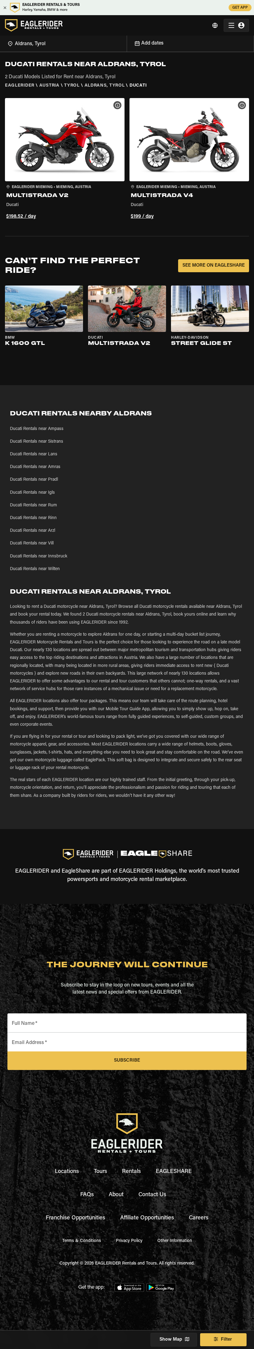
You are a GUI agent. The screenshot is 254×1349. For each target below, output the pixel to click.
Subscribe (127, 1060)
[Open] (126, 42)
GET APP (240, 8)
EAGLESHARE (174, 1172)
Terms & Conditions (81, 1241)
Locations (67, 1172)
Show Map (171, 1339)
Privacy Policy (129, 1241)
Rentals (131, 1172)
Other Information (174, 1241)
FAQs (87, 1195)
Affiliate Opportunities (147, 1218)
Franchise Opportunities (75, 1218)
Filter (226, 1339)
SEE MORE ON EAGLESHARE (213, 265)
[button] (65, 159)
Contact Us (152, 1195)
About (116, 1195)
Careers (198, 1218)
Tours (100, 1172)
